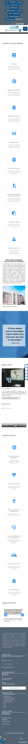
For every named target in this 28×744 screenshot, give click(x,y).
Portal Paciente (16, 13)
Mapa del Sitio (15, 4)
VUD (20, 4)
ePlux (10, 13)
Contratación (12, 2)
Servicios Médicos (14, 589)
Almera (8, 4)
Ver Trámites (14, 64)
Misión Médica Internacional (9, 698)
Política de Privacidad (6, 721)
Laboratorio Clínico (14, 222)
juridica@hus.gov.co (6, 679)
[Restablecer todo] (26, 378)
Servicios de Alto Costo (14, 563)
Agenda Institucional (14, 248)
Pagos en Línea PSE (14, 168)
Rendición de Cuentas (14, 116)
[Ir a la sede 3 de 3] (16, 425)
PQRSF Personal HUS (10, 10)
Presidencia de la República (8, 694)
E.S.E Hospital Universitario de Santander (16, 733)
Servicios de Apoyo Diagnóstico (14, 456)
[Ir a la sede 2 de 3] (15, 425)
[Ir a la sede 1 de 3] (14, 425)
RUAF (4, 707)
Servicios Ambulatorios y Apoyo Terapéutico (14, 536)
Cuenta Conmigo (10, 19)
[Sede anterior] (10, 426)
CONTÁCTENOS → (6, 723)
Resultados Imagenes (14, 16)
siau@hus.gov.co (5, 675)
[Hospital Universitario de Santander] (13, 28)
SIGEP (4, 705)
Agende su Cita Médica (14, 90)
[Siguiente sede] (18, 426)
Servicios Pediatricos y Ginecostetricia (14, 510)
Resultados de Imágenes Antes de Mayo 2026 (14, 195)
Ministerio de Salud (7, 701)
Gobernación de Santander (8, 699)
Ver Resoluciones (14, 142)
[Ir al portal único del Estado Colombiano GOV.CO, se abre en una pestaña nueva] (19, 19)
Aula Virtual (19, 2)
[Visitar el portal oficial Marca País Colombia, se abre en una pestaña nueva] (1, 738)
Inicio (7, 2)
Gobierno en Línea (7, 696)
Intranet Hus (19, 10)
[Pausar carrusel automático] (12, 426)
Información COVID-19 (14, 688)
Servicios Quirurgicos (14, 483)
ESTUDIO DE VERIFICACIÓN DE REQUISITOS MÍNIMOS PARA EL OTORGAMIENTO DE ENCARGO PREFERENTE (13, 612)
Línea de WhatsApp (6, 714)
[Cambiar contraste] (26, 375)
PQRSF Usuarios (14, 7)
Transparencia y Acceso (6, 717)
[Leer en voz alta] (26, 372)
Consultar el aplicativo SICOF (8, 683)
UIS (4, 703)
